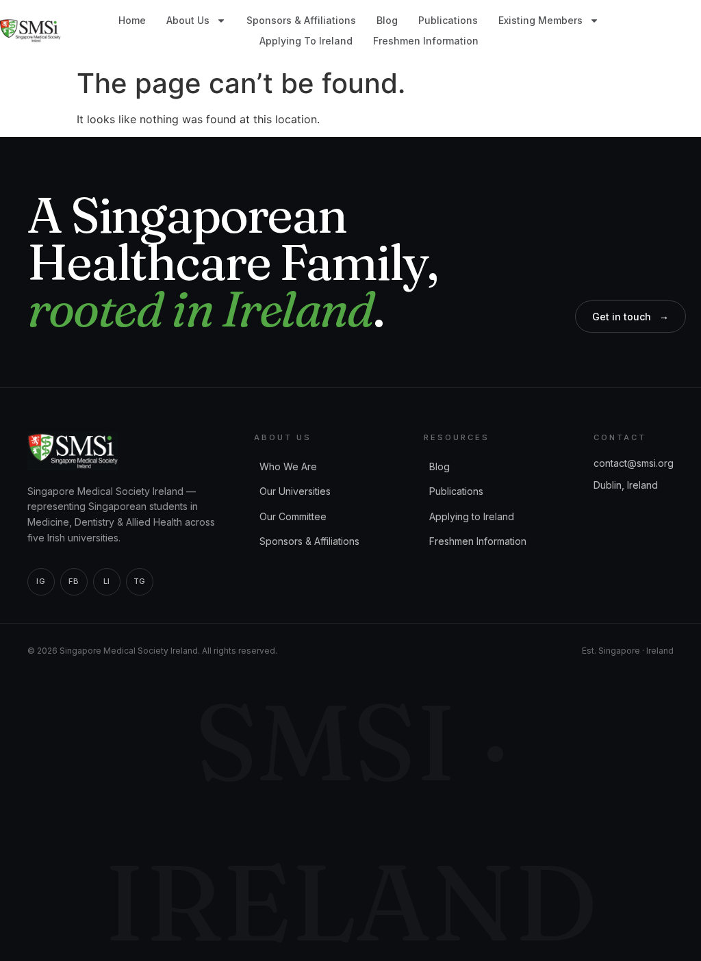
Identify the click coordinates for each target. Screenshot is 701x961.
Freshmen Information (426, 41)
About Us (187, 20)
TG (139, 581)
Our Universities (295, 491)
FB (73, 581)
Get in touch (630, 316)
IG (40, 581)
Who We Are (288, 466)
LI (106, 581)
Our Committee (293, 516)
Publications (448, 20)
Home (132, 20)
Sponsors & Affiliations (301, 20)
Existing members (540, 20)
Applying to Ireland (306, 41)
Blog (387, 20)
